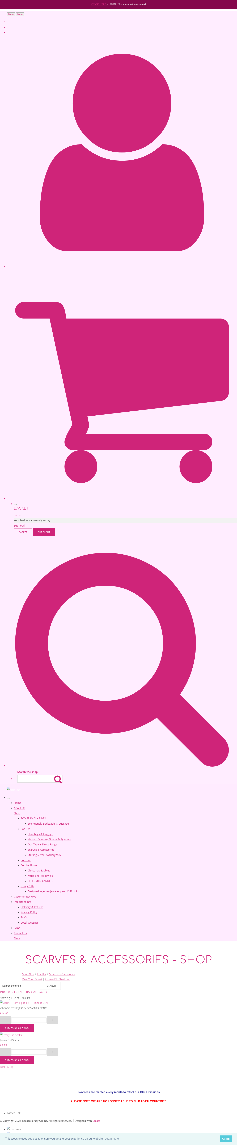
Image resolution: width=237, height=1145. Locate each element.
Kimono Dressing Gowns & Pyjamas (49, 839)
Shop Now (28, 974)
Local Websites (30, 922)
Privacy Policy (29, 912)
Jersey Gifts (27, 886)
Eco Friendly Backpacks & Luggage (48, 823)
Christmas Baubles (39, 870)
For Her (25, 828)
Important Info (22, 901)
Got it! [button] (226, 1138)
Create (96, 1120)
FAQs (17, 927)
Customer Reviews (25, 896)
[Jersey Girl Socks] (11, 1035)
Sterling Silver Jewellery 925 (44, 855)
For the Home (29, 865)
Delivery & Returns (32, 907)
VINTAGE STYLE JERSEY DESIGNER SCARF (23, 1008)
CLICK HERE (99, 4)
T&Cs (24, 917)
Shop (17, 813)
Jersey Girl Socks (9, 1040)
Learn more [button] (112, 1138)
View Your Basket (32, 979)
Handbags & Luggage (40, 834)
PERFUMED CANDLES (40, 881)
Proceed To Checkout (57, 979)
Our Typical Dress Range (42, 844)
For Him (26, 860)
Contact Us (20, 933)
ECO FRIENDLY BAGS (33, 818)
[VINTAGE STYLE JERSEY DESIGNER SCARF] (25, 1003)
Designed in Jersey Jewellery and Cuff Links (53, 891)
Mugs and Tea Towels (40, 875)
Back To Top (7, 1067)
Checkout (44, 532)
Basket (23, 532)
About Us (19, 808)
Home (17, 802)
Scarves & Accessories (41, 849)
